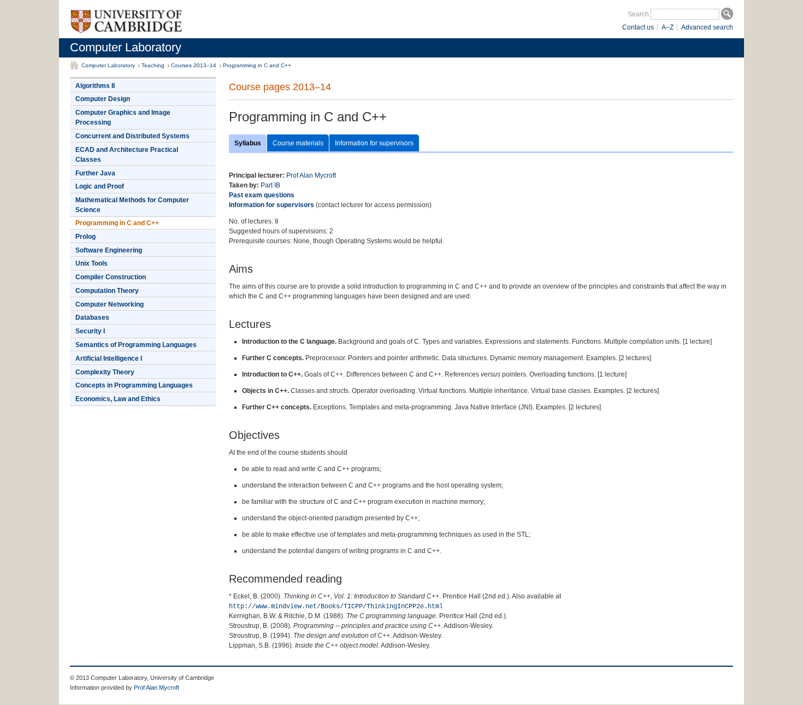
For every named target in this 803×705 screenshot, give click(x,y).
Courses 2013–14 (193, 65)
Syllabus (247, 143)
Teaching (152, 65)
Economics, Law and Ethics (118, 399)
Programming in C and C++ (257, 65)
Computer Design (102, 99)
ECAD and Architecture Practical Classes (126, 154)
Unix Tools (91, 263)
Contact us (638, 27)
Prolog (85, 236)
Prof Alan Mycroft (311, 175)
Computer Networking (109, 304)
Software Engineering (108, 250)
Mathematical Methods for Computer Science (132, 205)
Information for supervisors (374, 143)
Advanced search (707, 27)
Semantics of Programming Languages (136, 345)
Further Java (95, 173)
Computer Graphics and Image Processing (122, 117)
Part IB (270, 185)
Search (638, 14)
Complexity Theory (104, 372)
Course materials (298, 143)
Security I (90, 331)
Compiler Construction (110, 277)
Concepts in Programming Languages (134, 385)
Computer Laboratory (125, 47)
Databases (92, 317)
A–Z (668, 27)
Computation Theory (107, 291)
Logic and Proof (99, 186)
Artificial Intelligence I (108, 358)
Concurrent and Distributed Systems (132, 136)
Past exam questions (261, 195)
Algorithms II (95, 86)
